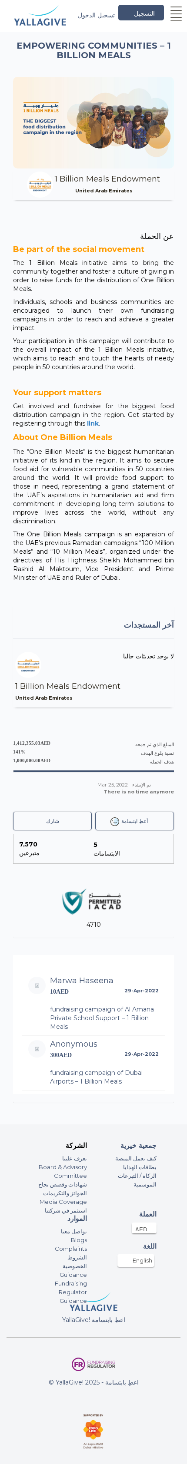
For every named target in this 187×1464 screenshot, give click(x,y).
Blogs (79, 1239)
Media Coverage (63, 1201)
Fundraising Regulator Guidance (71, 1292)
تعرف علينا (74, 1158)
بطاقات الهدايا (140, 1166)
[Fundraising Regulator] (93, 1364)
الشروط (77, 1257)
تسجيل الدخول (96, 15)
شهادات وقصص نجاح (62, 1184)
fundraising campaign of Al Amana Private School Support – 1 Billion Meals (102, 1018)
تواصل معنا (74, 1231)
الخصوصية (75, 1265)
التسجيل (144, 13)
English (142, 1260)
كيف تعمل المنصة (136, 1158)
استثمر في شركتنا (66, 1210)
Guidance (73, 1274)
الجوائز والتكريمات (65, 1193)
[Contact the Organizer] (137, 191)
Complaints (71, 1248)
